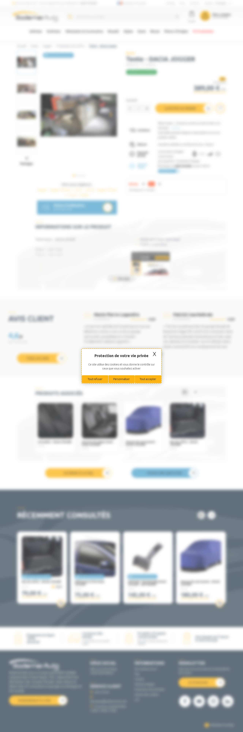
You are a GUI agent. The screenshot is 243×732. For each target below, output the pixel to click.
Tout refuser (95, 379)
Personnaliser (121, 379)
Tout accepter (148, 379)
